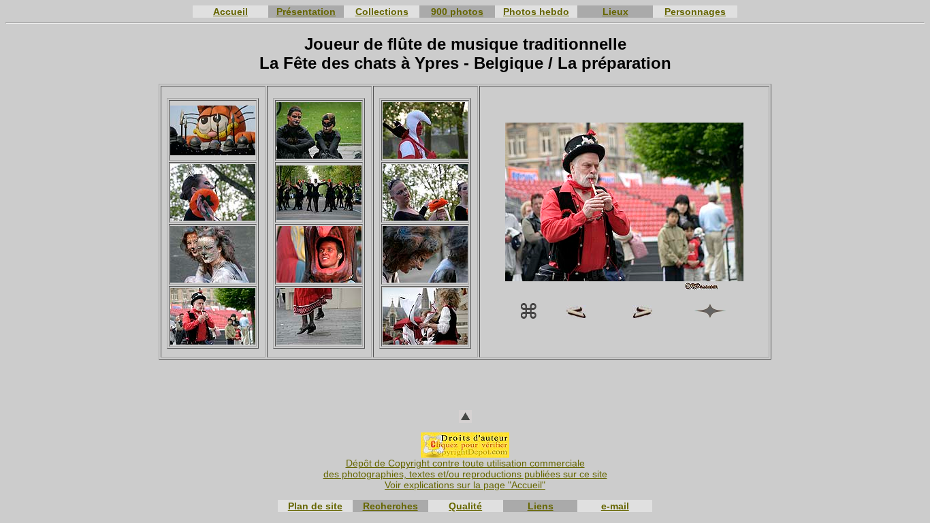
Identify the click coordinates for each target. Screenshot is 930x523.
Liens (541, 506)
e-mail (615, 506)
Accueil (230, 11)
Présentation (306, 11)
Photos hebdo (536, 11)
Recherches (390, 506)
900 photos (457, 11)
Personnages (695, 11)
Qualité (465, 506)
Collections (381, 11)
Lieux (615, 11)
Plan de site (315, 506)
